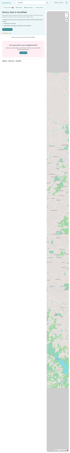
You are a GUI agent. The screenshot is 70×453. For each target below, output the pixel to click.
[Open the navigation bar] (66, 2)
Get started (23, 52)
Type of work (8, 7)
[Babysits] (6, 2)
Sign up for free (7, 29)
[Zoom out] (66, 16)
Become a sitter (58, 2)
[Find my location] (66, 20)
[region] (58, 231)
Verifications (29, 7)
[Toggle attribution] (67, 450)
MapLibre (57, 450)
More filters (40, 7)
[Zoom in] (66, 13)
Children (19, 7)
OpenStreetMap (63, 450)
